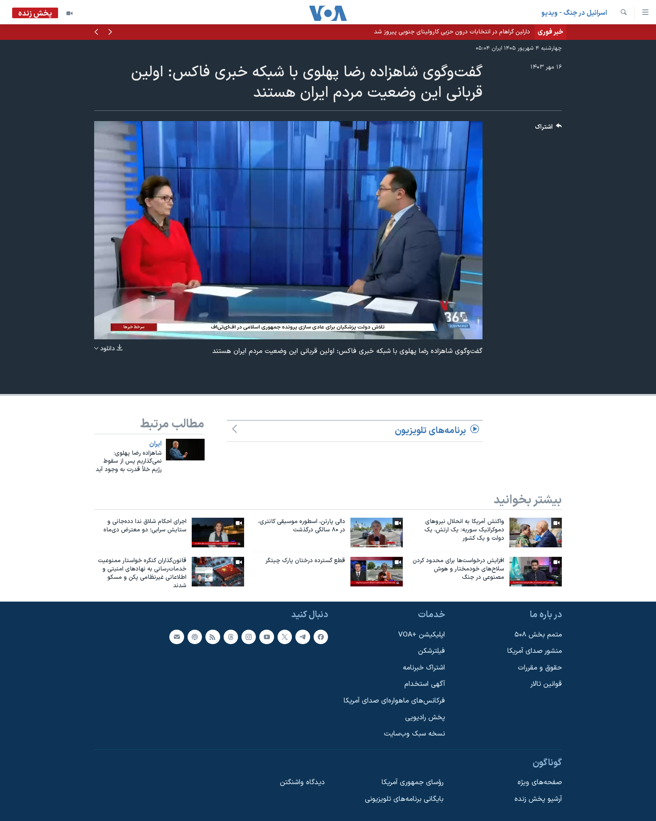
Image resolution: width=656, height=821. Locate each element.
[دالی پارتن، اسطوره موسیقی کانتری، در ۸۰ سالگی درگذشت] (376, 532)
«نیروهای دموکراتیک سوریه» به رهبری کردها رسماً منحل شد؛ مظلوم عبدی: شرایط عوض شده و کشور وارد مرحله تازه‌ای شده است (372, 31)
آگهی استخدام (424, 684)
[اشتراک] (176, 636)
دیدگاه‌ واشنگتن (302, 782)
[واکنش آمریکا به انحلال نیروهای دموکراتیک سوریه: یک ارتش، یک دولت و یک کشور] (535, 532)
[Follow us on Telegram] (302, 636)
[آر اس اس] (212, 636)
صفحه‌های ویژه (539, 782)
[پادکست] (195, 636)
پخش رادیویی (425, 717)
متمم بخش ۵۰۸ (538, 634)
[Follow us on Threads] (231, 636)
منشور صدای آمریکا (534, 651)
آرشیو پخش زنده (538, 799)
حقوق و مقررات (540, 667)
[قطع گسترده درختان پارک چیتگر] (376, 571)
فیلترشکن (431, 651)
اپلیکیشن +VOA (421, 634)
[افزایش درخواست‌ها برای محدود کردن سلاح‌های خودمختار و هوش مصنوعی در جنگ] (535, 571)
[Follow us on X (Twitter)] (285, 636)
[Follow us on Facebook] (321, 636)
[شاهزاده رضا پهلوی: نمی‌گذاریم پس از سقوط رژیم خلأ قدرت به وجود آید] (185, 449)
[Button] (548, 129)
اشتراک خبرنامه (424, 667)
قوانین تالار (546, 684)
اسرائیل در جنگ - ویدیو (574, 13)
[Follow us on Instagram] (248, 636)
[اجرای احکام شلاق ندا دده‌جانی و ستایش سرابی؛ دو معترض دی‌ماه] (218, 532)
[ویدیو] (69, 13)
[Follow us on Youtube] (266, 636)
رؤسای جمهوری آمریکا (412, 782)
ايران (155, 444)
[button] (110, 32)
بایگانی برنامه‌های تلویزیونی (404, 799)
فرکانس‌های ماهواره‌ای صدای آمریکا (394, 701)
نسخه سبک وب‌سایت (414, 734)
